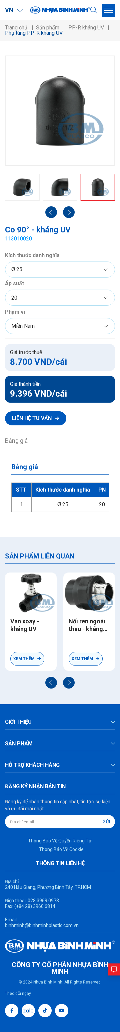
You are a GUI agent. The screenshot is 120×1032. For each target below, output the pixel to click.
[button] (51, 683)
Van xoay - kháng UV (24, 625)
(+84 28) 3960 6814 (34, 906)
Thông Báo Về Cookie (61, 849)
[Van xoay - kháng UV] (30, 593)
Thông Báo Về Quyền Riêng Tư (60, 840)
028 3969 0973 (43, 900)
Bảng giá (16, 440)
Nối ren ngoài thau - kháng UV (87, 625)
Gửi (106, 821)
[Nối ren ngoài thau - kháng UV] (89, 593)
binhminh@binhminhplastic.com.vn (42, 925)
